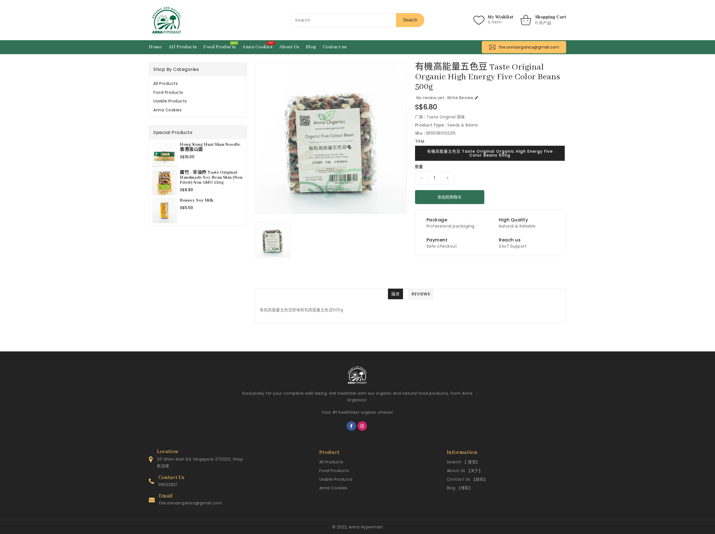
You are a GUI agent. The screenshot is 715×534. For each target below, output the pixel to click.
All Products (165, 83)
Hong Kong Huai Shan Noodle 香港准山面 (210, 147)
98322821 (167, 484)
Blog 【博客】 (460, 488)
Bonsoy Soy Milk (197, 200)
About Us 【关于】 (465, 470)
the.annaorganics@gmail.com (190, 503)
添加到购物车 (449, 197)
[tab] (197, 83)
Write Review (460, 97)
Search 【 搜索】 (463, 462)
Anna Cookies (167, 110)
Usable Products (170, 101)
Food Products (168, 92)
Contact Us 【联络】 (467, 479)
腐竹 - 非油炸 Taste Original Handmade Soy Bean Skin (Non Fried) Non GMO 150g (211, 177)
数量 (419, 167)
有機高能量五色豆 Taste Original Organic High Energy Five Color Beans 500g (490, 153)
